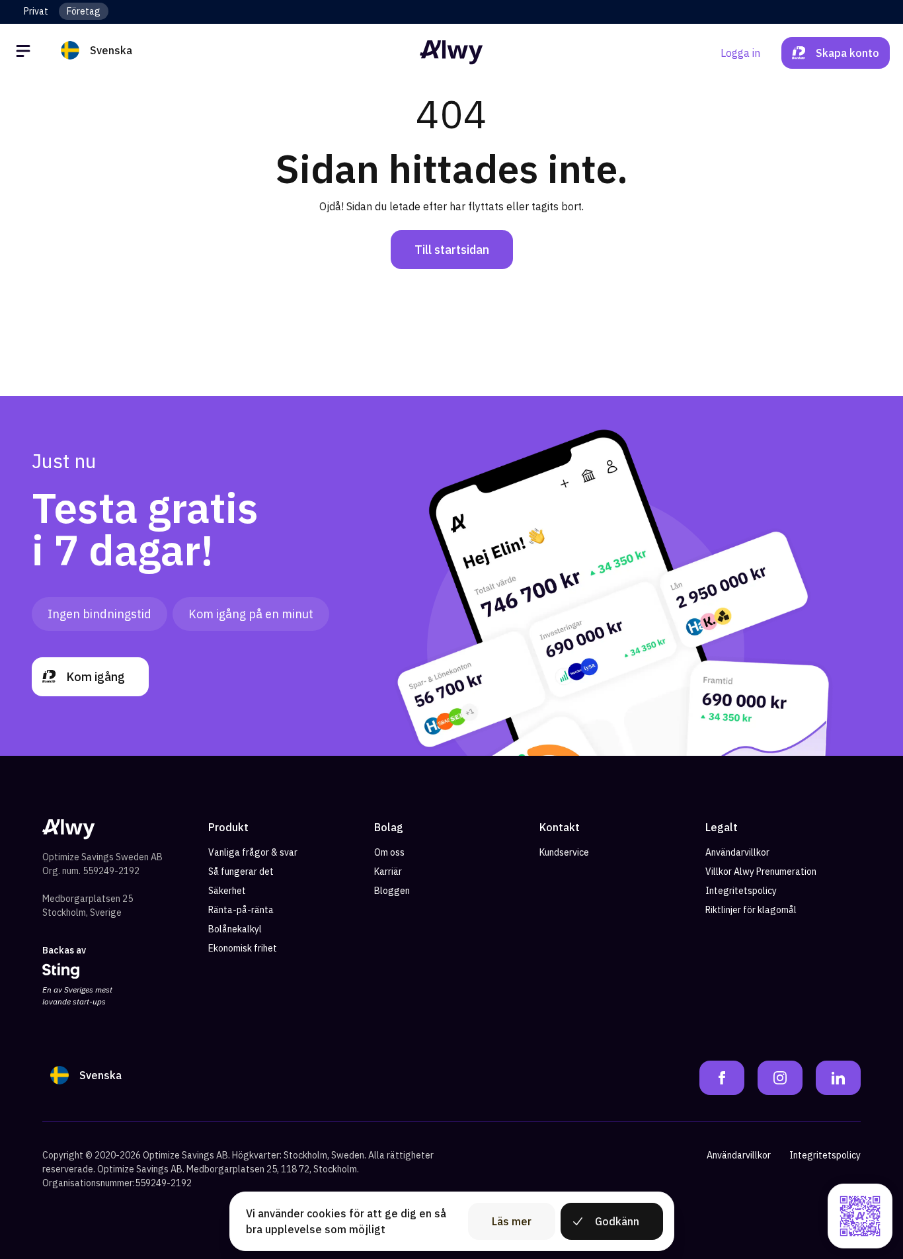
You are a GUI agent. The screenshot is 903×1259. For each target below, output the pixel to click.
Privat (36, 11)
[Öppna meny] (25, 53)
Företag (83, 11)
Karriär (388, 871)
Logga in (740, 53)
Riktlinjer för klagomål (751, 910)
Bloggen (392, 891)
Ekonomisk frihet (242, 948)
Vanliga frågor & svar (252, 852)
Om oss (389, 852)
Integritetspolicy (741, 891)
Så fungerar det (241, 871)
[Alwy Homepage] (451, 52)
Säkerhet (227, 891)
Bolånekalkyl (235, 929)
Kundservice (564, 852)
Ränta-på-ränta (241, 910)
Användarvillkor (737, 852)
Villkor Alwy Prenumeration (760, 871)
